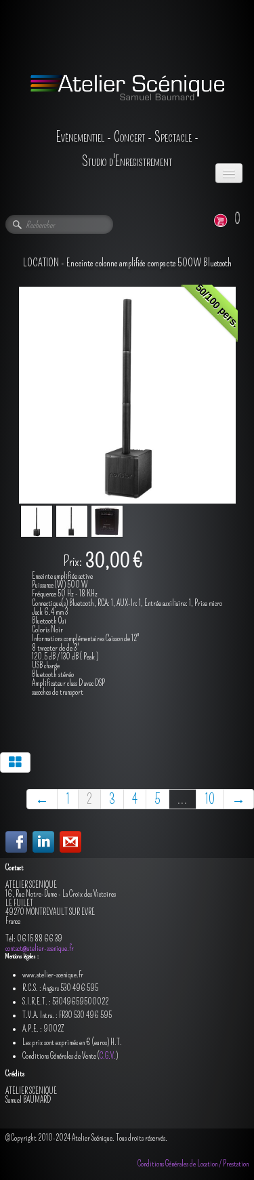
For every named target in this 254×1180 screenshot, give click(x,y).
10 (210, 799)
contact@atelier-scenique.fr (39, 948)
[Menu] (228, 173)
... (182, 799)
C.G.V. (108, 1056)
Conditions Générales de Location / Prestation (193, 1163)
